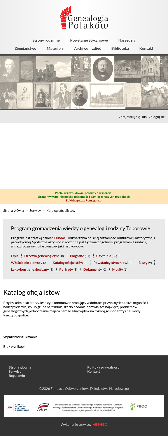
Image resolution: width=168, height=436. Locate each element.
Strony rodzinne (46, 40)
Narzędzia (126, 40)
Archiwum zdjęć (87, 48)
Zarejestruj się (129, 117)
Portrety (66, 269)
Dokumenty (92, 269)
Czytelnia (103, 256)
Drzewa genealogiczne (42, 256)
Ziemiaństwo (25, 48)
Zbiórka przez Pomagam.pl (84, 200)
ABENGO (100, 424)
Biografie (77, 256)
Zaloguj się (157, 117)
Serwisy (35, 210)
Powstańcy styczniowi (110, 262)
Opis (14, 256)
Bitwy (143, 262)
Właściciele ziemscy (26, 262)
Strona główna (13, 210)
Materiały (55, 48)
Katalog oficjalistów (60, 210)
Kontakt (146, 48)
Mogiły (117, 269)
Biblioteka (120, 48)
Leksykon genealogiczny (30, 269)
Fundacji (60, 238)
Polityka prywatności (103, 367)
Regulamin (17, 375)
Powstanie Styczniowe (89, 40)
